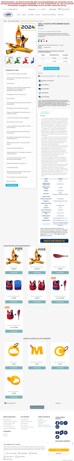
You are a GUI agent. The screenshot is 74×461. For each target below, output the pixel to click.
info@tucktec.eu (13, 9)
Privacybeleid (24, 429)
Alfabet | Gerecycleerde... (37, 362)
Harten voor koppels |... (14, 391)
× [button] (72, 443)
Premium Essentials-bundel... (14, 325)
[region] (54, 202)
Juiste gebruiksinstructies (27, 427)
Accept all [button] (58, 449)
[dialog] (37, 451)
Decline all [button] (59, 453)
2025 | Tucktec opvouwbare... (37, 267)
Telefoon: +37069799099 (9, 428)
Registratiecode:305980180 (10, 421)
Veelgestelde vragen (49, 15)
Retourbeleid (24, 425)
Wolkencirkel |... (14, 362)
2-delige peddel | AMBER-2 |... (60, 267)
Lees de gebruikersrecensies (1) (48, 76)
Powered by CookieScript (67, 460)
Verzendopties (46, 224)
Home (18, 15)
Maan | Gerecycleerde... (60, 362)
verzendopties (50, 234)
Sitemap (5, 435)
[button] (25, 459)
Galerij (37, 15)
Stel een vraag (12, 185)
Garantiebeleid (24, 423)
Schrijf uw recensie (64, 76)
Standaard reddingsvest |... (14, 296)
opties (65, 218)
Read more (6, 451)
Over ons (60, 15)
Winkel (24, 15)
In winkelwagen (51, 68)
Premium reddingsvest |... (37, 296)
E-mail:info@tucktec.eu (9, 426)
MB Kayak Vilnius (7, 419)
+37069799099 (46, 425)
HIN (59, 45)
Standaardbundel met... (60, 296)
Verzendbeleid (24, 419)
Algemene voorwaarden (27, 421)
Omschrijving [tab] (45, 112)
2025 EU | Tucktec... (14, 267)
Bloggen (31, 15)
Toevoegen (13, 272)
